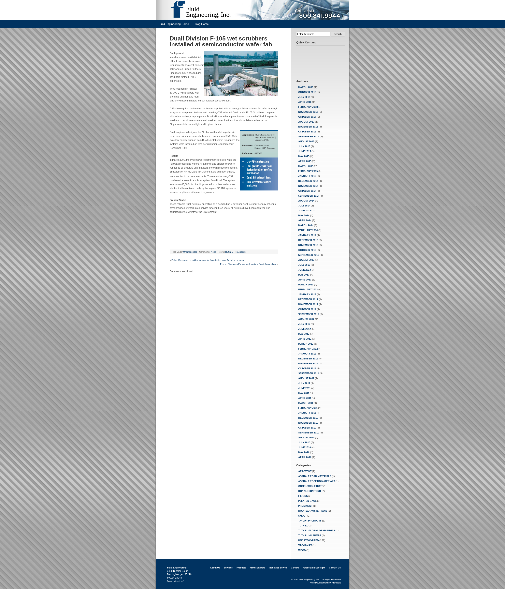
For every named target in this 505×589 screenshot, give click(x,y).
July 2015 (304, 146)
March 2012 (305, 343)
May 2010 (304, 452)
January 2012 (307, 353)
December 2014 (308, 181)
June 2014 (304, 210)
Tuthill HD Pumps (309, 535)
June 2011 (304, 388)
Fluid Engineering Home (174, 23)
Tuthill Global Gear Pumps (316, 530)
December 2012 (308, 299)
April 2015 (304, 161)
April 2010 (304, 457)
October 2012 (307, 309)
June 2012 (304, 329)
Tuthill (303, 525)
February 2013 (308, 289)
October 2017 (307, 116)
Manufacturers (257, 567)
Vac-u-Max (305, 545)
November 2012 (308, 304)
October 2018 (307, 92)
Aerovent (304, 471)
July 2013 (304, 265)
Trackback (240, 252)
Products (241, 567)
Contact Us (335, 567)
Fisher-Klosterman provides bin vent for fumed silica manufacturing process (207, 260)
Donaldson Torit (309, 491)
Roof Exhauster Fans (312, 510)
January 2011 (307, 413)
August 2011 (306, 378)
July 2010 (304, 442)
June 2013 (304, 269)
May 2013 (304, 274)
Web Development (319, 582)
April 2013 (304, 279)
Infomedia (336, 582)
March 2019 (305, 87)
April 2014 (304, 220)
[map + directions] (175, 581)
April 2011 (304, 398)
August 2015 (306, 141)
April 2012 (304, 339)
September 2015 (308, 136)
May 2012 (304, 334)
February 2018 (308, 107)
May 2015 (304, 156)
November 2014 (308, 186)
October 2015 (307, 131)
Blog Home (202, 23)
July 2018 (304, 97)
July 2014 (304, 205)
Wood (302, 550)
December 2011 (308, 358)
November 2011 (308, 363)
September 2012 (308, 314)
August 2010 (306, 437)
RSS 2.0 (229, 252)
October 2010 (307, 427)
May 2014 (304, 215)
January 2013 (307, 294)
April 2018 (304, 102)
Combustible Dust (310, 486)
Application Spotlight (314, 567)
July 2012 (304, 324)
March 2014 (305, 225)
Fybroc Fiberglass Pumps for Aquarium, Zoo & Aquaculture (248, 264)
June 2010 (304, 447)
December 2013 (308, 240)
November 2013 (308, 245)
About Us (215, 567)
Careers (295, 567)
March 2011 (305, 403)
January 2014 (307, 235)
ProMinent (305, 506)
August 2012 (306, 319)
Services (228, 567)
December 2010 (308, 417)
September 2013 (308, 255)
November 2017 (308, 112)
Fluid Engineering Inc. (309, 579)
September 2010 (308, 432)
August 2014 (306, 200)
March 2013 (305, 284)
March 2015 (305, 166)
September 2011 (308, 373)
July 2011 (304, 383)
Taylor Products (310, 520)
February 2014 (308, 230)
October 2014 (307, 190)
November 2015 (308, 126)
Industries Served (278, 567)
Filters (303, 496)
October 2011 (307, 368)
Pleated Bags (307, 501)
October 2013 (307, 250)
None (213, 252)
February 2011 (308, 408)
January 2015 (307, 176)
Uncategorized (190, 252)
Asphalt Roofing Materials (316, 481)
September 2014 (308, 195)
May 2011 (303, 393)
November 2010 (308, 422)
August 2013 (306, 260)
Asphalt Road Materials (314, 476)
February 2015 (308, 171)
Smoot (302, 515)
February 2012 (308, 348)
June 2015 (304, 151)
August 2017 (306, 121)
